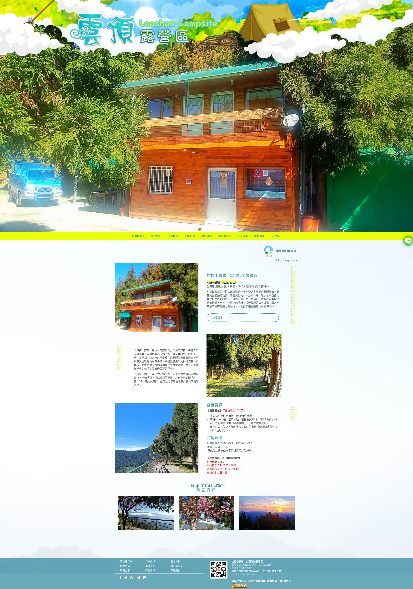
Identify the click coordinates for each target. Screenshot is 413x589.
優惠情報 (173, 236)
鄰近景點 (206, 236)
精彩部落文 (224, 236)
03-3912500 (245, 565)
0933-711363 (245, 568)
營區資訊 (156, 236)
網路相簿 (190, 236)
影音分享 (242, 236)
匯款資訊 (259, 236)
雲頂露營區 (138, 236)
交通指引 (276, 236)
